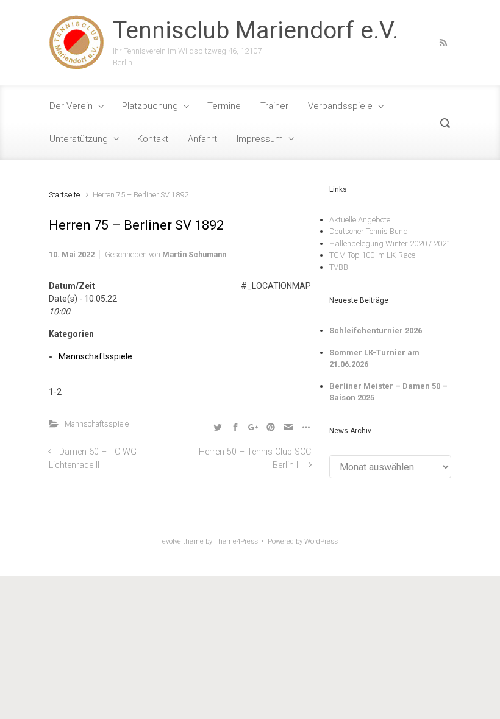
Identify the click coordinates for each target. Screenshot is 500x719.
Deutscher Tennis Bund (368, 231)
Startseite (64, 194)
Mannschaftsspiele (95, 356)
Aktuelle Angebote (359, 219)
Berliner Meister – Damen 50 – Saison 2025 (388, 392)
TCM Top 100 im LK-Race (372, 255)
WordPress (321, 541)
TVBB (338, 267)
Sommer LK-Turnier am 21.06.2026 (374, 358)
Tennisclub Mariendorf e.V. (255, 30)
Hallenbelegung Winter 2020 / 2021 (390, 243)
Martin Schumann (194, 254)
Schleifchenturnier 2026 (375, 330)
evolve (171, 541)
